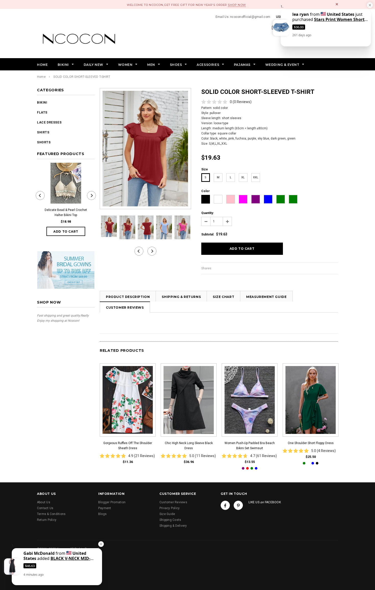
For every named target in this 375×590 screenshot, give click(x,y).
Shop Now (237, 5)
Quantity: (207, 213)
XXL (255, 177)
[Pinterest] (238, 505)
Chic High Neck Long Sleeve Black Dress (189, 445)
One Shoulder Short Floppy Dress (311, 443)
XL (243, 177)
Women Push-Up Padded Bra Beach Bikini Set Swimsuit (249, 445)
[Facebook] (225, 505)
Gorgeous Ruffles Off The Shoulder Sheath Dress (127, 445)
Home (41, 77)
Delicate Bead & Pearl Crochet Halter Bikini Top (66, 212)
